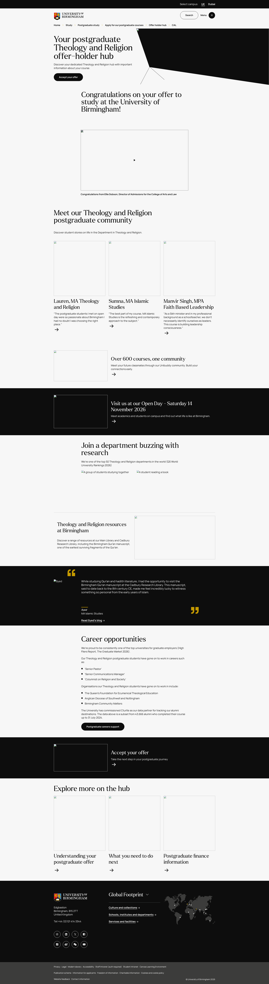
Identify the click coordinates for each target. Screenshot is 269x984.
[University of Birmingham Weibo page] (66, 944)
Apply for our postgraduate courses (124, 25)
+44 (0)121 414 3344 (69, 921)
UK (203, 4)
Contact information (80, 979)
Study (69, 25)
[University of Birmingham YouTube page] (84, 944)
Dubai (211, 4)
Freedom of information (107, 973)
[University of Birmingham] (69, 15)
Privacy (57, 966)
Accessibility (88, 966)
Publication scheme (62, 973)
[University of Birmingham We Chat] (75, 944)
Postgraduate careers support (102, 726)
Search (189, 15)
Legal (64, 966)
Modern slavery (74, 966)
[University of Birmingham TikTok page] (57, 944)
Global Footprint (126, 894)
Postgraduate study (88, 25)
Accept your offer (68, 77)
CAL (174, 25)
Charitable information (130, 973)
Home (57, 25)
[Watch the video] (134, 160)
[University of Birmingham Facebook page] (84, 934)
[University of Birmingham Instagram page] (57, 934)
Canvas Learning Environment (153, 966)
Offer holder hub (157, 25)
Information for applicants (84, 973)
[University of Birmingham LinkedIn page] (66, 934)
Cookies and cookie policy (152, 973)
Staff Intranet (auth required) (108, 966)
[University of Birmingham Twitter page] (75, 934)
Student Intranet (130, 966)
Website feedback (62, 979)
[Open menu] (211, 15)
